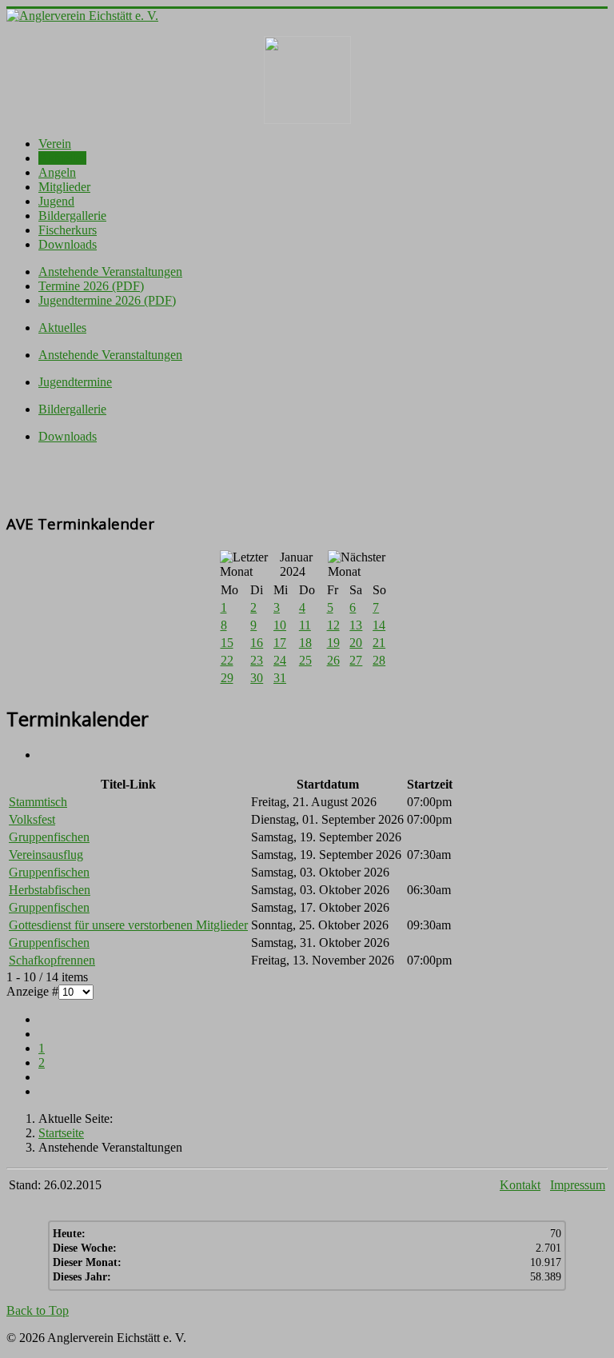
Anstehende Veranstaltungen (110, 271)
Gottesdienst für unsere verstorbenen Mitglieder (128, 925)
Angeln (57, 172)
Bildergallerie (72, 215)
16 (256, 642)
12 (333, 625)
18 (305, 642)
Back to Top (37, 1310)
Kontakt (520, 1185)
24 (279, 660)
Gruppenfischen (49, 837)
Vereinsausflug (46, 854)
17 (279, 642)
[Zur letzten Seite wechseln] (43, 1091)
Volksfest (32, 819)
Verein (54, 143)
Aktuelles (62, 158)
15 (227, 642)
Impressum (577, 1185)
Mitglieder (64, 187)
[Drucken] (43, 754)
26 (333, 660)
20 (355, 642)
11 (305, 625)
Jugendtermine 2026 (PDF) (107, 300)
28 (379, 660)
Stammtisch (38, 802)
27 (355, 660)
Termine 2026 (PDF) (91, 286)
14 (379, 625)
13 (355, 625)
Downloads (67, 244)
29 (227, 678)
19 (333, 642)
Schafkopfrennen (52, 960)
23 (256, 660)
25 (305, 660)
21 (379, 642)
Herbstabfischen (49, 890)
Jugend (56, 201)
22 (227, 660)
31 (279, 678)
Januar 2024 (296, 564)
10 (279, 625)
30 (256, 678)
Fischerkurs (67, 230)
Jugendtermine (75, 382)
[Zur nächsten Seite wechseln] (43, 1077)
